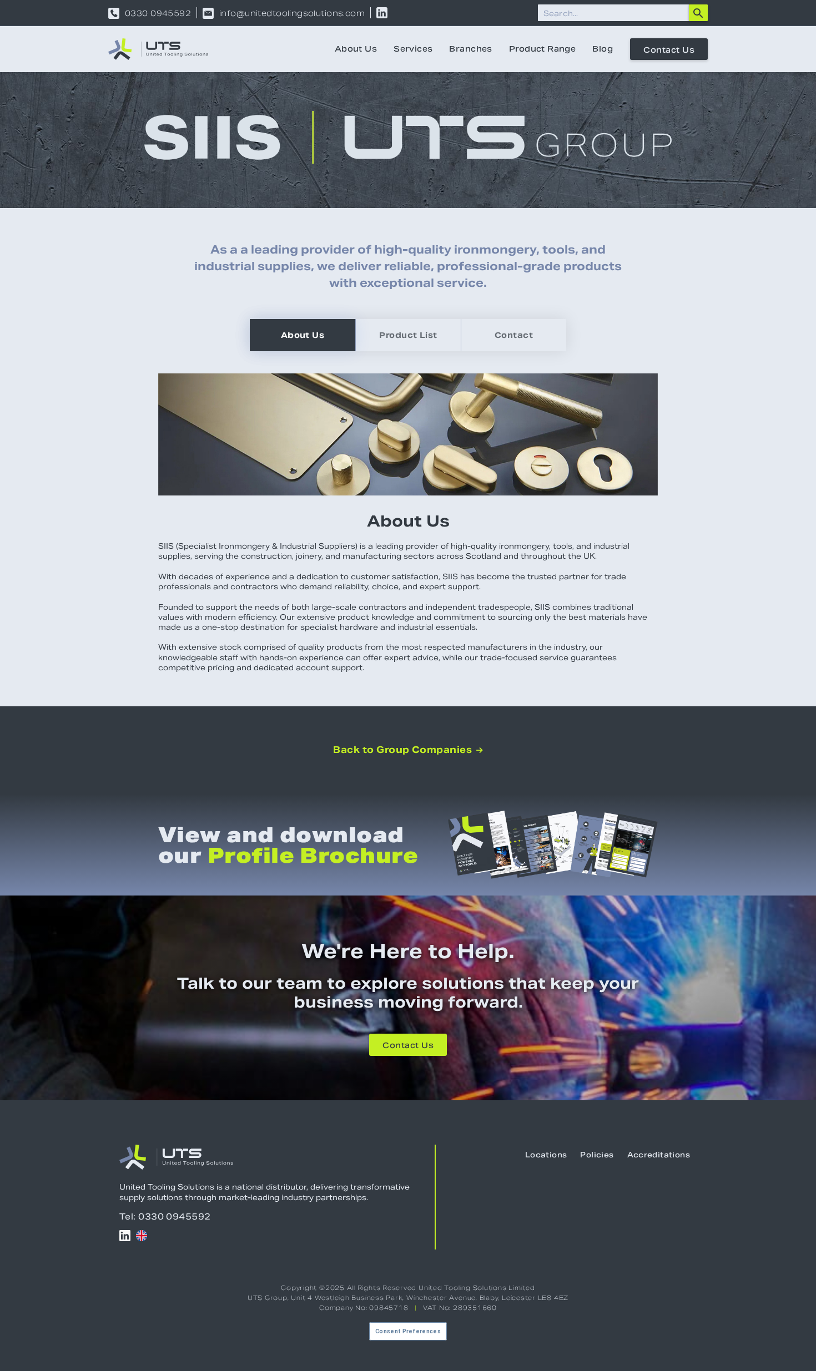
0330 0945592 (158, 13)
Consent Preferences (408, 1331)
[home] (158, 49)
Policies (596, 1155)
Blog (602, 49)
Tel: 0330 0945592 (165, 1216)
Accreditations (658, 1155)
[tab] (302, 335)
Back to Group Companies (408, 750)
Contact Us (668, 50)
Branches (470, 49)
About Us (356, 49)
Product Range (542, 49)
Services (413, 49)
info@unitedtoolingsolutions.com (292, 13)
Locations (546, 1155)
